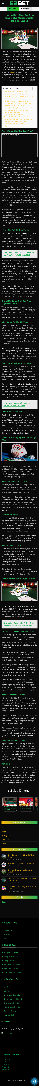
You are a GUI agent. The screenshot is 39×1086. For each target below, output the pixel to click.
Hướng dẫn (6, 836)
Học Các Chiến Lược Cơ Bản (17, 121)
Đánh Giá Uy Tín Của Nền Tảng (17, 101)
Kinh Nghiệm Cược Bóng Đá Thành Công (22, 856)
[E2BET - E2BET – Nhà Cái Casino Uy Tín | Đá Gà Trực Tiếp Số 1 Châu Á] (20, 3)
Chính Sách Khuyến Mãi (15, 105)
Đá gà (4, 832)
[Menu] (3, 3)
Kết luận (7, 126)
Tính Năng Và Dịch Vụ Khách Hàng (19, 103)
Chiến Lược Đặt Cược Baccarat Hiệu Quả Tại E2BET (22, 879)
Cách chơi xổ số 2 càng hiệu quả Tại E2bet (22, 888)
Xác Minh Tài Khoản (14, 112)
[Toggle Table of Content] (33, 88)
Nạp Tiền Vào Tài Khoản (15, 114)
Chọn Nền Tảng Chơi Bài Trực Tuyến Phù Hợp (19, 97)
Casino (4, 828)
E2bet (11, 72)
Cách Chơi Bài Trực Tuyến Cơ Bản (17, 117)
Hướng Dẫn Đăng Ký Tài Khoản (17, 110)
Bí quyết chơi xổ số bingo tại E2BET (22, 863)
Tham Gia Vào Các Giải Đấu (17, 123)
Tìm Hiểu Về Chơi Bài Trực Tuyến (16, 92)
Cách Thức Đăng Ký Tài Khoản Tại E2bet (19, 108)
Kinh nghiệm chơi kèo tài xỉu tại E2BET (20, 871)
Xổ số (4, 843)
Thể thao (5, 839)
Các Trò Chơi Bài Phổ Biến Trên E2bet (20, 119)
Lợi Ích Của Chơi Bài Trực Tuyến (17, 94)
